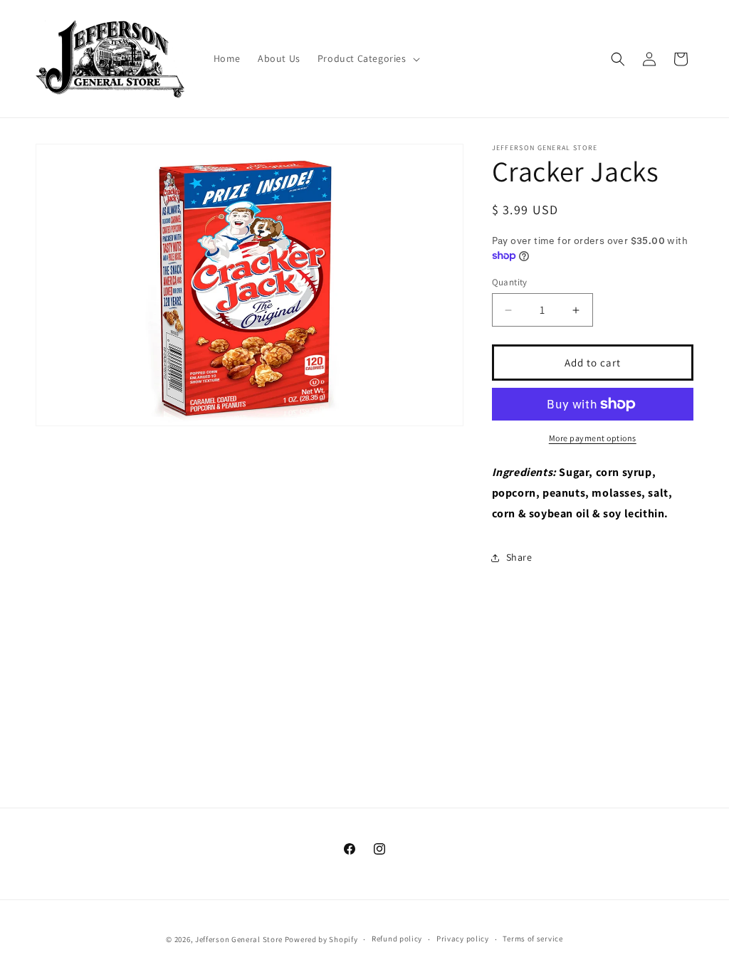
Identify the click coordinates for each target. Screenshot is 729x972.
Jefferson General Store (239, 939)
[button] (367, 58)
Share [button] (519, 557)
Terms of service (532, 939)
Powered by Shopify (321, 939)
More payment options (592, 438)
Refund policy (397, 939)
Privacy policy (462, 939)
